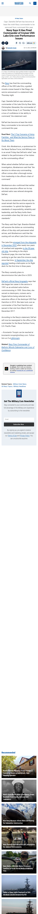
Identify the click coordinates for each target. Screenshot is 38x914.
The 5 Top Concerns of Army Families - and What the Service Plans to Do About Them (18, 137)
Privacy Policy (25, 436)
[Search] (30, 3)
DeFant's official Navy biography (15, 281)
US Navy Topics (19, 18)
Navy (7, 83)
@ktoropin (15, 338)
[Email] (23, 43)
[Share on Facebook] (16, 43)
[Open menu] (3, 3)
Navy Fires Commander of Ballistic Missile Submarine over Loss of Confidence (18, 347)
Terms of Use (12, 436)
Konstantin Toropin (11, 48)
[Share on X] (20, 43)
